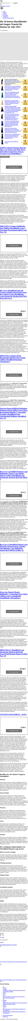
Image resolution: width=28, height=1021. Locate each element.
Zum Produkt (25, 82)
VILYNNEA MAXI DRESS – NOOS (13, 714)
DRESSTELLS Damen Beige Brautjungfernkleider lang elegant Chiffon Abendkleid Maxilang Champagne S (12, 102)
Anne (3, 937)
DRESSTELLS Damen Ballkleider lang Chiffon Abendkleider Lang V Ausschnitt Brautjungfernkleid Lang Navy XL (13, 88)
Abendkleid (2, 944)
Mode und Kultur (13, 944)
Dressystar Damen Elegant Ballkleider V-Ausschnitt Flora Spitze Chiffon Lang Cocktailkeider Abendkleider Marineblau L (13, 130)
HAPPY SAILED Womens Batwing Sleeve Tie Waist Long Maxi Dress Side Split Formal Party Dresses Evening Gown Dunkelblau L (13, 82)
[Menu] (1, 8)
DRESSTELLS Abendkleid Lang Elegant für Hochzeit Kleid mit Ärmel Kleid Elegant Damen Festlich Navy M (12, 136)
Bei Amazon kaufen (14, 167)
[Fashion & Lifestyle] (5, 6)
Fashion (2, 942)
